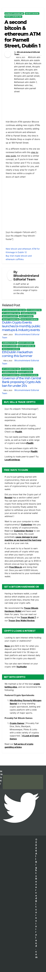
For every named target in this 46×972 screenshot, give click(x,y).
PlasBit (18, 431)
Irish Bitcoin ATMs (32, 13)
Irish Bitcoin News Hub (13, 16)
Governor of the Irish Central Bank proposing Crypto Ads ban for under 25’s (21, 382)
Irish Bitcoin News (26, 316)
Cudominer (26, 524)
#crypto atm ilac (30, 72)
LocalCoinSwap (12, 459)
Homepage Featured (28, 313)
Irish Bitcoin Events (10, 316)
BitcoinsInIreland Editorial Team (27, 53)
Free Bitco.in (15, 567)
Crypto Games (17, 723)
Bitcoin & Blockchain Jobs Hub (14, 310)
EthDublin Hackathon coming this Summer (17, 354)
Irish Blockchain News (29, 319)
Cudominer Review (23, 530)
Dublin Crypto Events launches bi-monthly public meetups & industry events (21, 326)
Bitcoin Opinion (26, 369)
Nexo (7, 646)
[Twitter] (21, 807)
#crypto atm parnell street (26, 76)
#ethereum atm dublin (24, 79)
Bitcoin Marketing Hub (11, 313)
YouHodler (21, 666)
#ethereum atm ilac (23, 85)
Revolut (8, 497)
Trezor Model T (28, 617)
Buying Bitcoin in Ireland (14, 13)
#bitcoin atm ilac (24, 63)
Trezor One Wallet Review (21, 620)
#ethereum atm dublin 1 (25, 82)
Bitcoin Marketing (34, 310)
